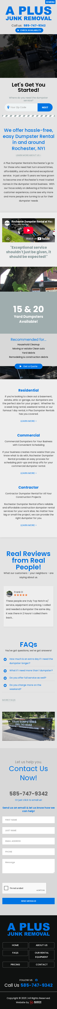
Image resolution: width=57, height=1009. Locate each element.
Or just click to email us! (28, 800)
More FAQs (8, 700)
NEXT (45, 107)
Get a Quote (30, 366)
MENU (51, 2)
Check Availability (30, 30)
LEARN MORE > (28, 421)
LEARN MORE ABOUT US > (28, 155)
